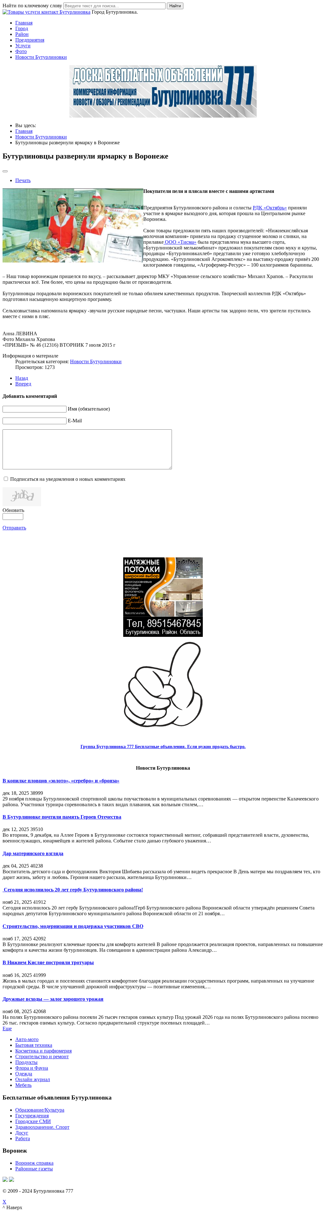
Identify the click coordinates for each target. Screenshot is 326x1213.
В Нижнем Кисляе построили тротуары (48, 962)
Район (22, 34)
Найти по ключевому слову (32, 5)
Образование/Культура (39, 1110)
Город (21, 28)
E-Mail (75, 420)
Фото (21, 51)
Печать (23, 180)
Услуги (23, 45)
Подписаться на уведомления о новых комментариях (67, 479)
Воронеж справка (34, 1163)
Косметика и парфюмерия (43, 1050)
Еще (7, 1028)
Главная (23, 22)
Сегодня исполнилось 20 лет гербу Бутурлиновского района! (73, 889)
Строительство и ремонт (42, 1056)
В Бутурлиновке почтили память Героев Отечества (62, 817)
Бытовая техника (33, 1045)
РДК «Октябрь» (270, 207)
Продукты (26, 1062)
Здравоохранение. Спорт (42, 1127)
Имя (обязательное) (89, 409)
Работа (22, 1138)
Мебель (23, 1085)
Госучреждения (32, 1115)
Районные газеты (34, 1168)
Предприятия (29, 40)
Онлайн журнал (32, 1079)
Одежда (23, 1073)
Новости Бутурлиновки (41, 57)
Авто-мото (27, 1039)
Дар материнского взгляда (33, 853)
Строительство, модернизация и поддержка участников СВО (73, 926)
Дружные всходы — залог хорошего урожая (53, 999)
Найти (175, 5)
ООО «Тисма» (180, 242)
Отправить (14, 527)
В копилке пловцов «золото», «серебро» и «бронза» (61, 780)
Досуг (21, 1132)
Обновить (13, 510)
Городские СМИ (33, 1121)
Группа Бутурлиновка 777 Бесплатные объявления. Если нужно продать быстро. (163, 746)
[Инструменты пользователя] (5, 171)
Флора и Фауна (31, 1068)
